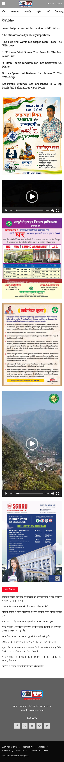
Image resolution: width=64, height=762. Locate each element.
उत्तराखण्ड (15, 12)
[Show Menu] (3, 4)
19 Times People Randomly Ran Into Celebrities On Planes (32, 65)
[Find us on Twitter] (24, 726)
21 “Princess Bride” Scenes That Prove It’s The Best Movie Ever (32, 54)
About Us (20, 751)
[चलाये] (6, 210)
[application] (32, 196)
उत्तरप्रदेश (27, 12)
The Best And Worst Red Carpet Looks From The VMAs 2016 (32, 44)
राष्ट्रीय (39, 12)
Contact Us (27, 747)
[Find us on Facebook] (17, 726)
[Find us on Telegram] (39, 726)
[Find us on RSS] (47, 726)
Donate (41, 747)
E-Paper (33, 751)
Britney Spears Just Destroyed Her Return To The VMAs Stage (32, 75)
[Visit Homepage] (26, 4)
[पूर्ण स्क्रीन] (57, 210)
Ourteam (6, 751)
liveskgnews (24, 756)
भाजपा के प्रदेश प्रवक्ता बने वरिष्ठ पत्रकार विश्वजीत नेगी (25, 606)
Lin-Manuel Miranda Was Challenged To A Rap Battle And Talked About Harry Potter (32, 86)
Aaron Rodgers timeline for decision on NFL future (31, 28)
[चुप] (52, 210)
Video (45, 751)
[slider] (29, 210)
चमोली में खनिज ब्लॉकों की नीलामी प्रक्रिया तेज (22, 666)
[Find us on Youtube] (32, 726)
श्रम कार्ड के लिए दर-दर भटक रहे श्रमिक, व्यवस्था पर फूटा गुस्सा (28, 621)
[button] (32, 196)
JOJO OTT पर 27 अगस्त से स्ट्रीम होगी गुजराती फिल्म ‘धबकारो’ (29, 642)
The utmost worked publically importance (26, 35)
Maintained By (14, 756)
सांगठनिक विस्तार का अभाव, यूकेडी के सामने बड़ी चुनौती (26, 636)
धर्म (48, 12)
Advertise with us (9, 747)
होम (4, 12)
